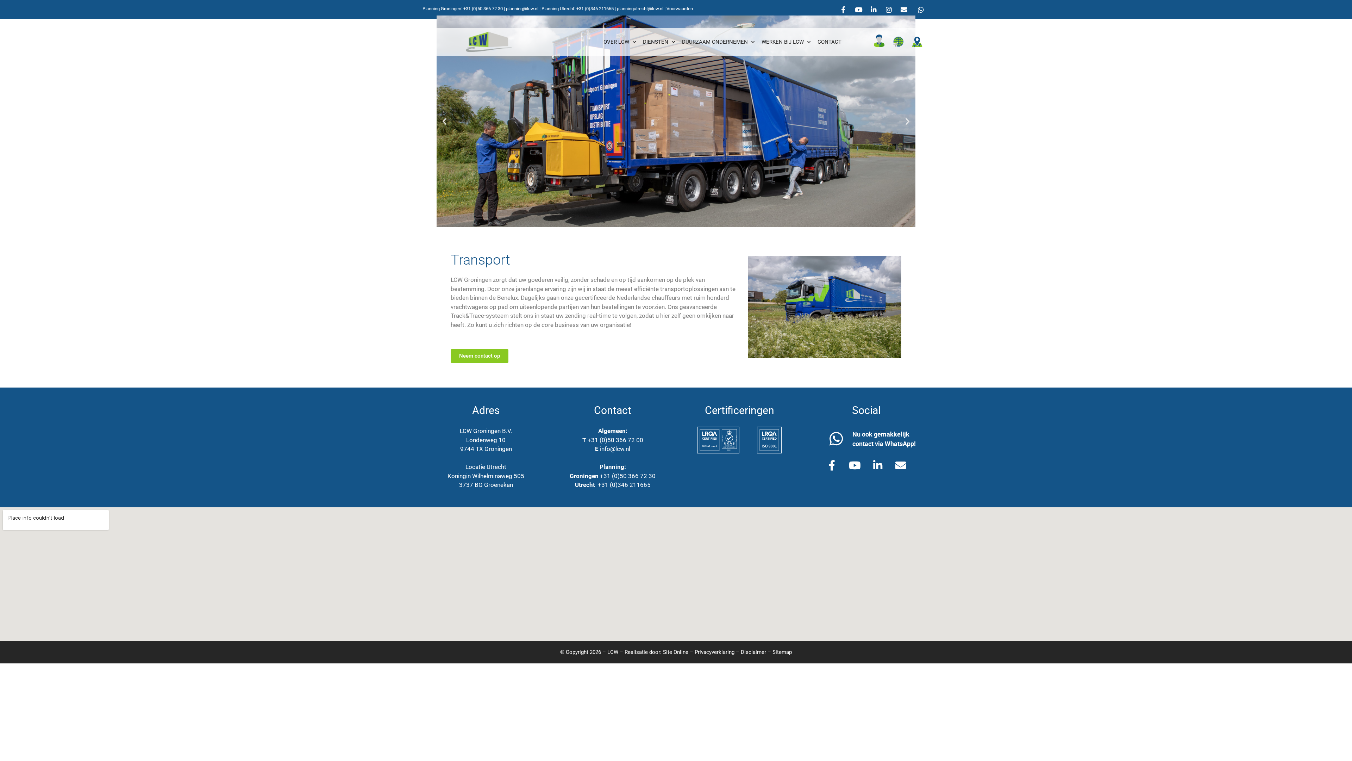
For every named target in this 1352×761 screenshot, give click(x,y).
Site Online (675, 652)
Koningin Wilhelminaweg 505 (485, 476)
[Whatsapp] (920, 9)
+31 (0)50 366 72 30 (483, 8)
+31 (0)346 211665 (595, 8)
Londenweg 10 (486, 440)
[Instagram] (888, 9)
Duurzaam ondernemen (715, 42)
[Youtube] (858, 9)
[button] (444, 121)
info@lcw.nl (615, 448)
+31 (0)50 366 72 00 (615, 440)
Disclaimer (753, 652)
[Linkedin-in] (873, 9)
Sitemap (782, 652)
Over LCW (616, 42)
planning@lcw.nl (522, 8)
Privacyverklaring (714, 652)
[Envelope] (903, 9)
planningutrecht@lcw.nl (640, 8)
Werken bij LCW (783, 42)
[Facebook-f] (843, 9)
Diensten (655, 42)
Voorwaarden (679, 8)
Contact (829, 42)
